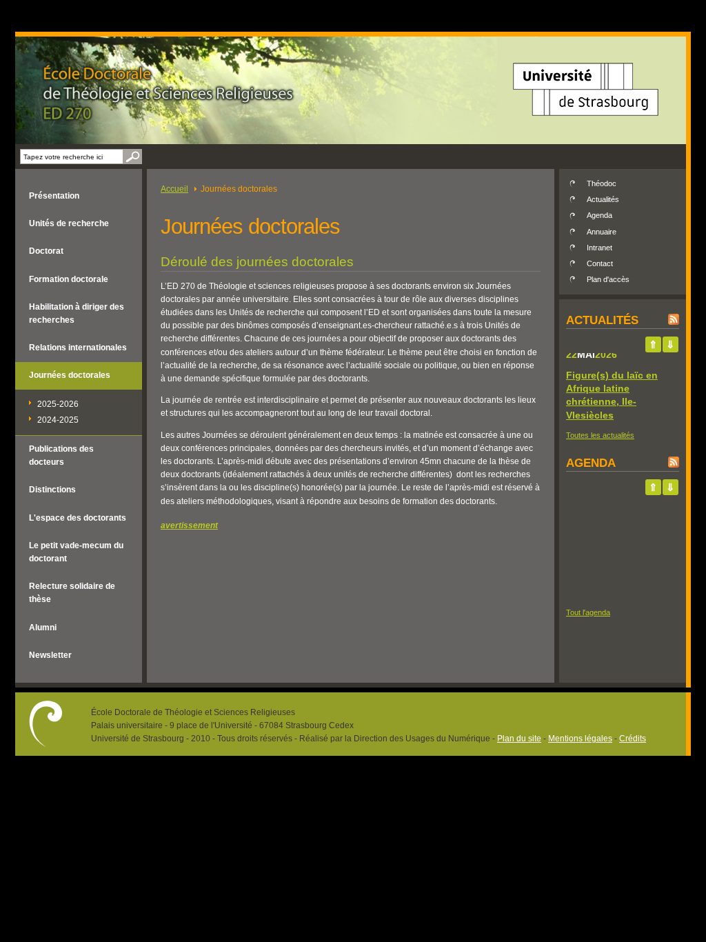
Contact (600, 263)
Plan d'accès (608, 279)
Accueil (174, 189)
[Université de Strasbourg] (585, 121)
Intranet (599, 247)
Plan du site (519, 738)
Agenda (599, 215)
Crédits (632, 738)
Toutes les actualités (600, 435)
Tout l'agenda (588, 612)
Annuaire (601, 232)
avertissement (189, 525)
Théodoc (601, 183)
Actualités (603, 199)
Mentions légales (580, 738)
